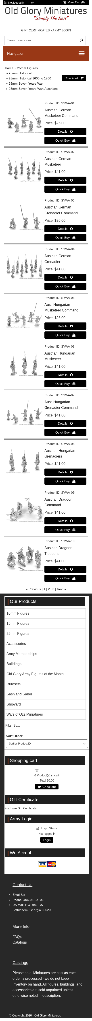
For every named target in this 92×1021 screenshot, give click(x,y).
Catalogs (20, 942)
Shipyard (13, 704)
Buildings (13, 664)
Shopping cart (50, 770)
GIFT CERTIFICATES (35, 30)
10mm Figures (17, 613)
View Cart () (75, 2)
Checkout (48, 786)
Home (9, 68)
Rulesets (13, 684)
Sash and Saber (19, 694)
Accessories (16, 644)
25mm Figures (27, 68)
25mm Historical (20, 73)
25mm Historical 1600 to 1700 (30, 78)
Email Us (19, 894)
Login (31, 2)
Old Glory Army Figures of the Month (35, 674)
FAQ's (17, 937)
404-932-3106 (33, 900)
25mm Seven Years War (26, 83)
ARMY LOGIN (61, 30)
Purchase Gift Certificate (20, 808)
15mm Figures (17, 623)
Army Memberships (21, 654)
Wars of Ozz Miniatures (24, 714)
